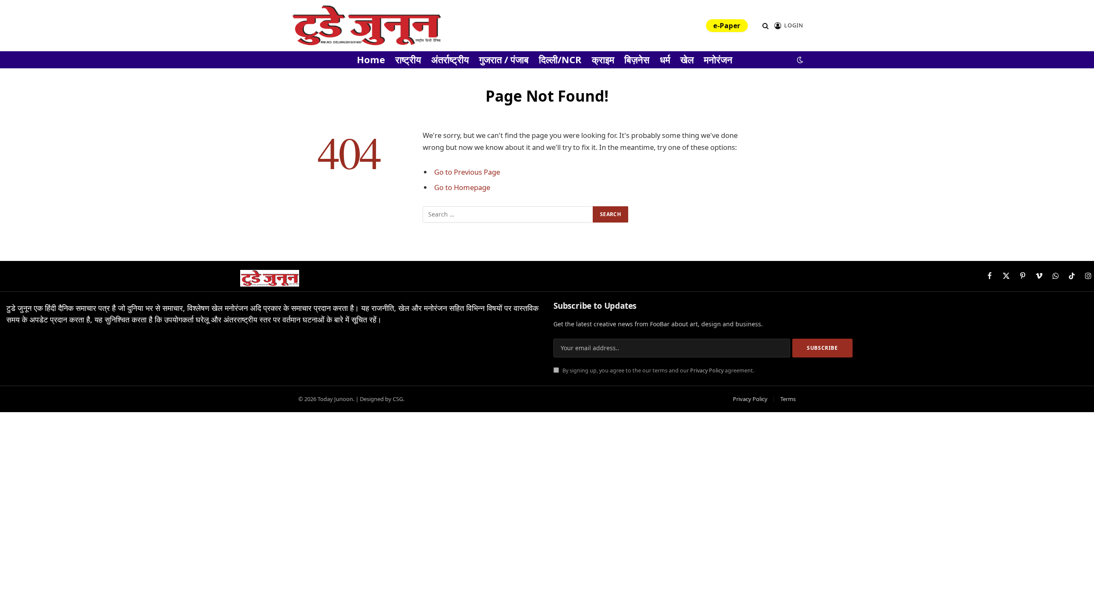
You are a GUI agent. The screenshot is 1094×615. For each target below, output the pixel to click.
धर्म (665, 59)
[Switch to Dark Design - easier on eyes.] (799, 59)
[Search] (766, 25)
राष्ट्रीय (408, 59)
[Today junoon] (366, 25)
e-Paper (726, 25)
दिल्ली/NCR (560, 59)
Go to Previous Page (467, 172)
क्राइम (603, 59)
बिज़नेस (637, 59)
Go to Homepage (462, 187)
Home (371, 59)
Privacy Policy (706, 370)
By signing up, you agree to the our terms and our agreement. (657, 370)
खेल (687, 59)
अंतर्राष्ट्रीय (450, 59)
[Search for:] (508, 214)
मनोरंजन (718, 59)
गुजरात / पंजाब (504, 59)
